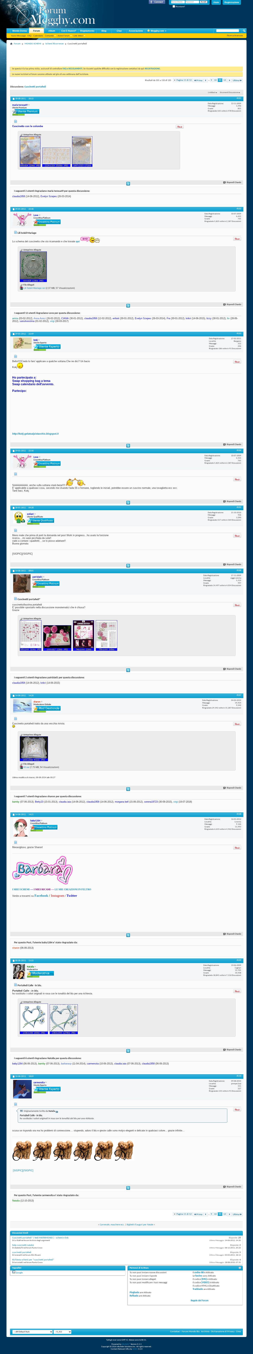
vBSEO (135, 1349)
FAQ (29, 36)
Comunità (49, 36)
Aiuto (216, 2)
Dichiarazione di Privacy (222, 1331)
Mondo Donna (19, 31)
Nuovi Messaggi (18, 36)
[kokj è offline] (22, 343)
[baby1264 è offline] (21, 827)
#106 (239, 570)
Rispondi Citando (234, 183)
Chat (119, 31)
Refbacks (134, 1296)
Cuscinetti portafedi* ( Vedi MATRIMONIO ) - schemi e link (40, 1238)
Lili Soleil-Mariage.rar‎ (34, 288)
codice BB (199, 1272)
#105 (239, 507)
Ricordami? (180, 7)
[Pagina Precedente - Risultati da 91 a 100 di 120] (205, 80)
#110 (239, 1076)
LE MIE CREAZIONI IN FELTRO (73, 889)
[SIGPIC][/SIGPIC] (23, 1170)
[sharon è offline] (22, 706)
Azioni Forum (63, 36)
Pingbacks (134, 1292)
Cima (238, 1331)
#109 (239, 960)
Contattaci (175, 1331)
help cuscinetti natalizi (23, 1245)
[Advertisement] (77, 54)
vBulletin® (126, 1344)
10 (215, 80)
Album (51, 31)
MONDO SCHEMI (33, 44)
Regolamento (87, 31)
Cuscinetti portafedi (35, 86)
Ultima (236, 80)
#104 (239, 450)
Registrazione (231, 2)
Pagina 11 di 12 (184, 80)
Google (19, 1273)
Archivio (205, 1331)
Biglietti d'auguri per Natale (140, 1224)
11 (220, 80)
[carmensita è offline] (22, 1089)
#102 (239, 209)
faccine (198, 1276)
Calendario (38, 36)
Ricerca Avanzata (235, 35)
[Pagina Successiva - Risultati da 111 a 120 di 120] (229, 80)
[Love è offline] (22, 220)
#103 (239, 333)
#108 (239, 814)
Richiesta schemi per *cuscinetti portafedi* (33, 1260)
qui (78, 241)
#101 (239, 98)
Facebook (41, 895)
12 (224, 80)
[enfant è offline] (19, 517)
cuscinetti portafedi (21, 1252)
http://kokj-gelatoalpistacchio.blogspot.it (35, 433)
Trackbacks (198, 1289)
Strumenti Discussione (229, 93)
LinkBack (211, 93)
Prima (199, 80)
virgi (52, 321)
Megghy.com (157, 31)
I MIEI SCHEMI (21, 889)
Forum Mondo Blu (191, 1331)
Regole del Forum (200, 1300)
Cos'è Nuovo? (68, 31)
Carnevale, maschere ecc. (112, 1224)
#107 (239, 695)
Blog (103, 31)
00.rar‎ (26, 767)
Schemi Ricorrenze (54, 44)
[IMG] (204, 1279)
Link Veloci (78, 36)
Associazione (136, 31)
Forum (36, 31)
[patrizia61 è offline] (22, 583)
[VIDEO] (205, 1282)
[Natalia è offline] (19, 971)
